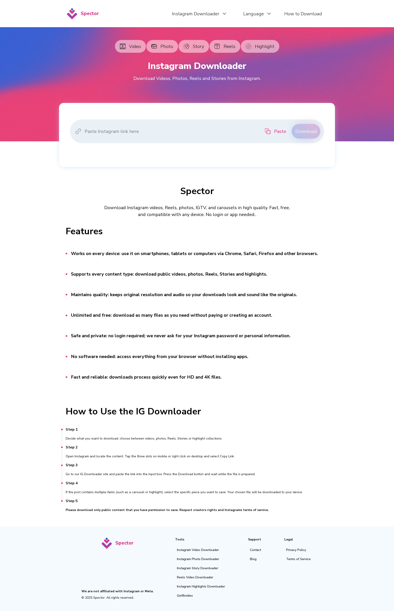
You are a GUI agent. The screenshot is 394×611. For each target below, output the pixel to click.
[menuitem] (199, 13)
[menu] (214, 13)
